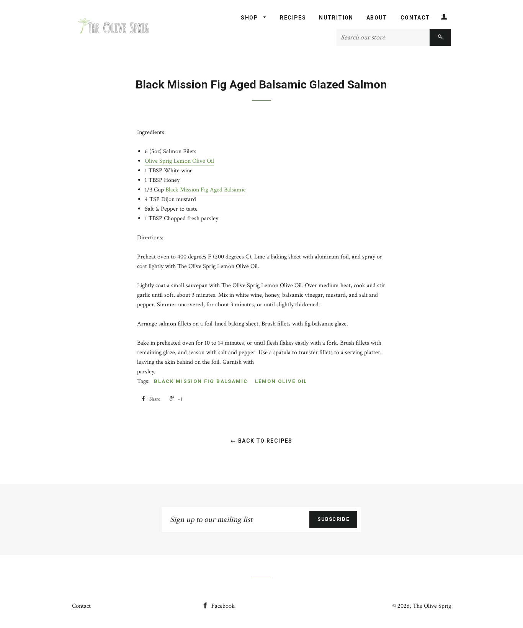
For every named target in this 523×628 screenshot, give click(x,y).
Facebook (222, 606)
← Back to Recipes (261, 441)
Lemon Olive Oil (281, 381)
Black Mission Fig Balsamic (201, 381)
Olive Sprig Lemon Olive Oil (179, 161)
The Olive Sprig (432, 606)
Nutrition (336, 18)
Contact (415, 18)
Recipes (293, 18)
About (376, 18)
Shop (250, 18)
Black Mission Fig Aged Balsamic (205, 190)
